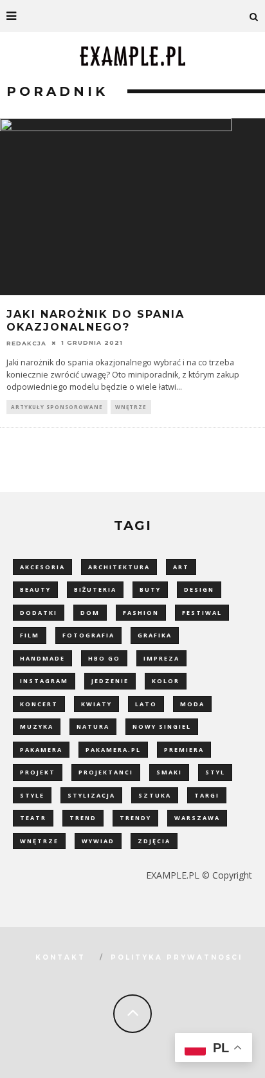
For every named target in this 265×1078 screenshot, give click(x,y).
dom (90, 612)
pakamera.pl (113, 749)
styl (215, 772)
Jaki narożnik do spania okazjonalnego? (95, 321)
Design (199, 589)
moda (192, 704)
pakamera (41, 749)
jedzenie (110, 681)
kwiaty (96, 704)
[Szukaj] (254, 16)
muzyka (36, 726)
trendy (135, 818)
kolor (165, 681)
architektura (119, 567)
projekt (37, 772)
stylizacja (91, 795)
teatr (33, 818)
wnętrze (39, 841)
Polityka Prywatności (176, 957)
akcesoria (42, 567)
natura (93, 726)
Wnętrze (131, 406)
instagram (44, 681)
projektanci (105, 772)
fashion (141, 612)
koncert (39, 704)
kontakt (60, 957)
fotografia (88, 635)
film (29, 635)
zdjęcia (154, 841)
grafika (155, 635)
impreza (161, 658)
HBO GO (104, 658)
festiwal (202, 612)
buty (150, 589)
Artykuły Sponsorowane (57, 406)
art (181, 567)
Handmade (42, 658)
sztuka (154, 795)
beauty (35, 589)
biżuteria (95, 589)
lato (146, 704)
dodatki (38, 612)
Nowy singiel (161, 726)
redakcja (26, 342)
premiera (184, 749)
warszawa (197, 818)
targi (206, 795)
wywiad (98, 841)
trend (82, 818)
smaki (169, 772)
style (32, 795)
